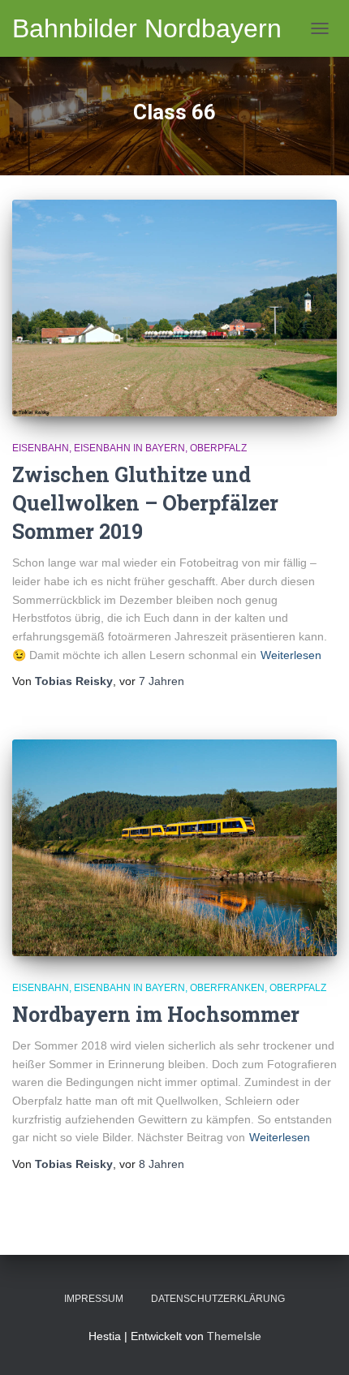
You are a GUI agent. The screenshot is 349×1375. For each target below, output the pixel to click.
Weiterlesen (291, 655)
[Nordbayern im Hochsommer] (174, 847)
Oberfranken (227, 988)
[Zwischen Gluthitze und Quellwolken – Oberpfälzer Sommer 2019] (174, 308)
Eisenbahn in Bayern (129, 448)
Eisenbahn (40, 448)
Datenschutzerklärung (218, 1298)
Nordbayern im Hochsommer (155, 1014)
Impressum (93, 1298)
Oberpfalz (218, 448)
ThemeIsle (234, 1336)
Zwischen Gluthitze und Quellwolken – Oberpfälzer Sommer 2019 (145, 503)
